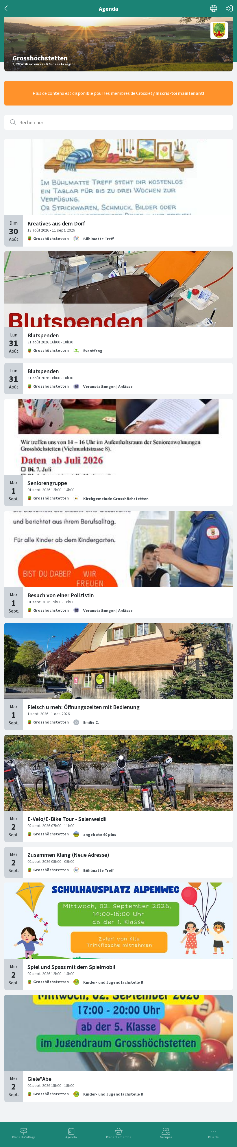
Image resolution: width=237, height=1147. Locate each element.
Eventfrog (93, 350)
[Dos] (6, 8)
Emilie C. (91, 722)
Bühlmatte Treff (98, 238)
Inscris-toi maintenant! (179, 93)
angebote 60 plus (99, 834)
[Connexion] (229, 8)
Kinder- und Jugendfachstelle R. (114, 982)
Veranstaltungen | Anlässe (108, 386)
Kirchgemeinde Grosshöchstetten (116, 498)
